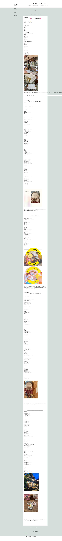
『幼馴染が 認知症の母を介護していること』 (35, 410)
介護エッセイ (31, 14)
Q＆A (15, 8)
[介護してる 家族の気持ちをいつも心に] (35, 101)
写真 (15, 11)
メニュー (15, 6)
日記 (15, 12)
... (41, 527)
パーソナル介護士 (40, 3)
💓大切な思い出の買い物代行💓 (35, 18)
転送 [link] (31, 95)
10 (40, 527)
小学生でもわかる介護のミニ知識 (37, 14)
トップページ (16, 3)
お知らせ (15, 9)
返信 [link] (27, 95)
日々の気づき (25, 102)
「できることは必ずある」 (35, 215)
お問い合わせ (16, 15)
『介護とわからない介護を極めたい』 (35, 293)
